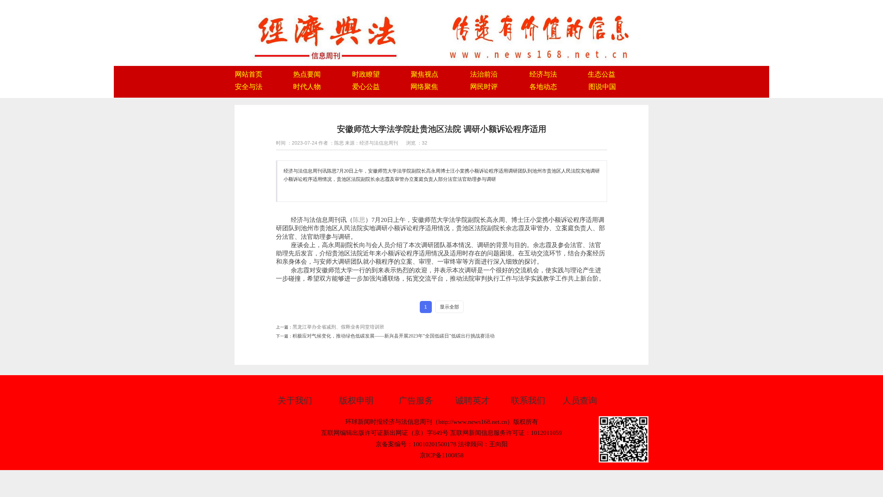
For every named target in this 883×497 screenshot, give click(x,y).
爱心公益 (366, 86)
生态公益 (601, 74)
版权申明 (356, 400)
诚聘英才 (472, 400)
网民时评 (484, 86)
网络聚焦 (424, 86)
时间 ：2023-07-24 (296, 143)
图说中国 (602, 86)
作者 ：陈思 (331, 143)
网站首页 (248, 74)
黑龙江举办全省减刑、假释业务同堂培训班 (338, 327)
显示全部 (449, 307)
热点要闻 (307, 74)
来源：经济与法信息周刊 (371, 143)
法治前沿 (484, 74)
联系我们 (528, 400)
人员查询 (580, 400)
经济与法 (543, 74)
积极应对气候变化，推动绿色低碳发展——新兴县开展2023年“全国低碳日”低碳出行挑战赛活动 (393, 336)
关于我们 (295, 400)
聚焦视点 (424, 74)
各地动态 (543, 86)
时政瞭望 (366, 74)
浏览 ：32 (416, 143)
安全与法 (248, 86)
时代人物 (307, 86)
